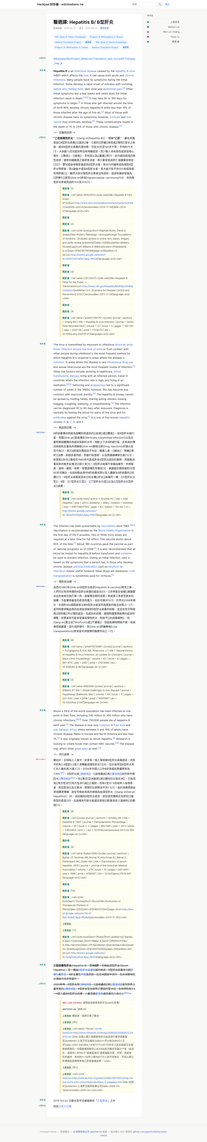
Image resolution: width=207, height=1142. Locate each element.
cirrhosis (115, 117)
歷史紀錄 (104, 28)
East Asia (119, 725)
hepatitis (124, 417)
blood (118, 344)
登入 (167, 4)
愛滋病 (116, 773)
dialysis (74, 375)
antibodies (59, 417)
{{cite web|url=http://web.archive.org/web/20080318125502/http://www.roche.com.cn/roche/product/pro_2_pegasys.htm (97, 1078)
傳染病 (64, 778)
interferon (59, 571)
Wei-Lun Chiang (171, 31)
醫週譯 (88, 42)
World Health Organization (114, 530)
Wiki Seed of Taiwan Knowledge (70, 37)
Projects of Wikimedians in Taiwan (106, 37)
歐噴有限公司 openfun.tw (89, 1131)
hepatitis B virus (125, 71)
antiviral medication (85, 566)
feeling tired (75, 89)
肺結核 (85, 773)
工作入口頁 (65, 1106)
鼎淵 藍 (176, 41)
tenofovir (113, 566)
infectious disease (85, 71)
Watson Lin (174, 27)
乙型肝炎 (102, 1100)
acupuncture (98, 385)
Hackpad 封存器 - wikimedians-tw (60, 4)
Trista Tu (175, 37)
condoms (126, 553)
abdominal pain (112, 89)
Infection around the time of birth (81, 349)
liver (85, 75)
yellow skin (60, 89)
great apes (81, 748)
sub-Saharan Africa (65, 729)
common (58, 362)
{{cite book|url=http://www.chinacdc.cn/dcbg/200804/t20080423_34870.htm (97, 1032)
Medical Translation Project (68, 42)
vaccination (108, 526)
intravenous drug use (120, 362)
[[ (80, 773)
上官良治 (175, 22)
